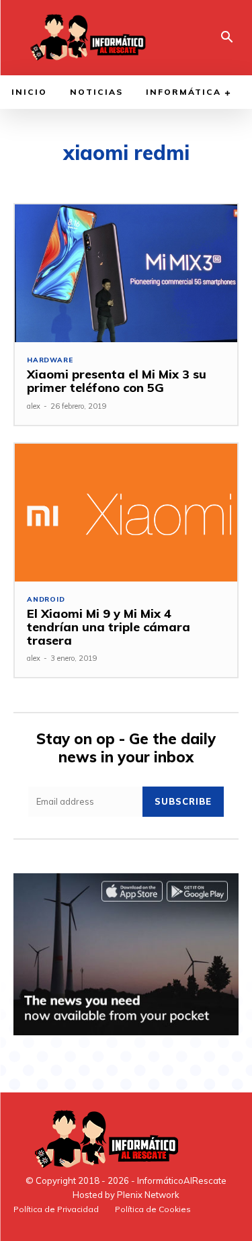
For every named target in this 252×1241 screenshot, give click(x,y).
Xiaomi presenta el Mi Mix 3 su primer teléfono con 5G (116, 380)
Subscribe (183, 801)
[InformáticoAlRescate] (86, 37)
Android (46, 599)
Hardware (50, 360)
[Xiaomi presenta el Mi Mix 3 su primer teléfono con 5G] (126, 273)
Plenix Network (148, 1194)
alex (33, 406)
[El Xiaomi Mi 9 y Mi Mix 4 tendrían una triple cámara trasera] (126, 513)
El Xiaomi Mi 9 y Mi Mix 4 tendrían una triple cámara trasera (108, 627)
